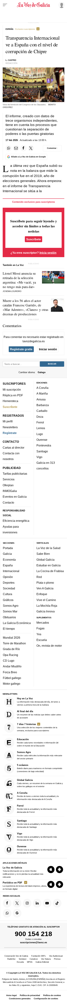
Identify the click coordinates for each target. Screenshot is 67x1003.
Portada (8, 548)
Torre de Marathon (14, 643)
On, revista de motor (49, 645)
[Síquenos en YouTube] (47, 903)
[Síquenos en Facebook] (7, 903)
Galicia (7, 553)
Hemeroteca (10, 401)
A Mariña (42, 393)
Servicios (8, 479)
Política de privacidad (30, 995)
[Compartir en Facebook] (23, 148)
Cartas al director (13, 447)
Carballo (41, 410)
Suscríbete (33, 239)
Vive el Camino (46, 599)
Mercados (42, 622)
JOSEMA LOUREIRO (12, 291)
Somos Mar (10, 611)
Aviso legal (11, 995)
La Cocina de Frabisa (50, 571)
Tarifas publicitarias (15, 473)
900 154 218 (33, 933)
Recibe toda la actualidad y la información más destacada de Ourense (37, 849)
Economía (9, 559)
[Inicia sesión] (61, 5)
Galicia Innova (45, 611)
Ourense (41, 439)
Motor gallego (11, 683)
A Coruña (42, 387)
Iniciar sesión (48, 349)
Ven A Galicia (44, 588)
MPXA (29, 962)
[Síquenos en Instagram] (27, 903)
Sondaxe (22, 959)
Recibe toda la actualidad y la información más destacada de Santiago (37, 823)
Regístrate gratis (21, 349)
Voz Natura (46, 959)
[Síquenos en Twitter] (17, 903)
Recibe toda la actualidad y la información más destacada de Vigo (37, 836)
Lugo (39, 433)
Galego (42, 372)
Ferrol (40, 422)
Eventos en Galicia (15, 496)
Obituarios (9, 617)
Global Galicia (45, 559)
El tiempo (9, 628)
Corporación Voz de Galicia (16, 956)
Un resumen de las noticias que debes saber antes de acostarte (39, 714)
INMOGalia (10, 490)
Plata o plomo (45, 582)
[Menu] (5, 5)
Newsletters (10, 427)
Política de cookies (52, 995)
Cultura (7, 594)
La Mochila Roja (46, 605)
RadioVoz (11, 959)
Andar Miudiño (12, 666)
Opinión (8, 576)
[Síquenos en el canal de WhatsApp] (7, 913)
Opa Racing (10, 654)
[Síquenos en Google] (17, 913)
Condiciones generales (20, 998)
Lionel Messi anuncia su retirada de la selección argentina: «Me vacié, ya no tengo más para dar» (19, 280)
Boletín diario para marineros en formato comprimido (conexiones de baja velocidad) (39, 768)
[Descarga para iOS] (50, 869)
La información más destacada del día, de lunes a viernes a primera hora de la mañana (38, 701)
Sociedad (9, 588)
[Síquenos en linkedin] (37, 903)
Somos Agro (10, 605)
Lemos (40, 428)
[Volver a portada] (33, 5)
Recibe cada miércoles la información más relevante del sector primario (39, 755)
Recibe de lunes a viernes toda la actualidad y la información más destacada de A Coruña (38, 795)
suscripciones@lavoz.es (33, 942)
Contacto (8, 502)
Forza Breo (10, 672)
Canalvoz (34, 959)
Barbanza (42, 405)
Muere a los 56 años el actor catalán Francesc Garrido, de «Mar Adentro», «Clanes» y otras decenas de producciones (25, 307)
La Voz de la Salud (48, 548)
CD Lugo (8, 660)
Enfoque (41, 594)
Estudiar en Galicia (48, 565)
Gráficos (8, 599)
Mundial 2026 (11, 637)
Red (39, 576)
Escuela (41, 639)
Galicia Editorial (42, 962)
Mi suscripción (12, 389)
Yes (38, 634)
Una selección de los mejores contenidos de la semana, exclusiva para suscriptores (37, 727)
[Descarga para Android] (59, 869)
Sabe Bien (43, 553)
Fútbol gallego (12, 677)
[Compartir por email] (16, 148)
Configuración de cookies (46, 998)
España (8, 565)
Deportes (8, 582)
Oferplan (8, 485)
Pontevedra (43, 445)
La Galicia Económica (17, 623)
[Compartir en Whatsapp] (9, 148)
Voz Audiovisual (56, 956)
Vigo (39, 456)
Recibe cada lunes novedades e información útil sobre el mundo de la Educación (37, 742)
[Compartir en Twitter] (31, 148)
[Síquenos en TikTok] (57, 903)
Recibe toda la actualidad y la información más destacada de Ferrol (37, 808)
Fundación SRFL (38, 956)
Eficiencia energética (16, 520)
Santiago (42, 451)
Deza (39, 416)
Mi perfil (8, 421)
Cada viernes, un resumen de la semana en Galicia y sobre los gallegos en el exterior (40, 783)
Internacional (11, 571)
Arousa (41, 399)
